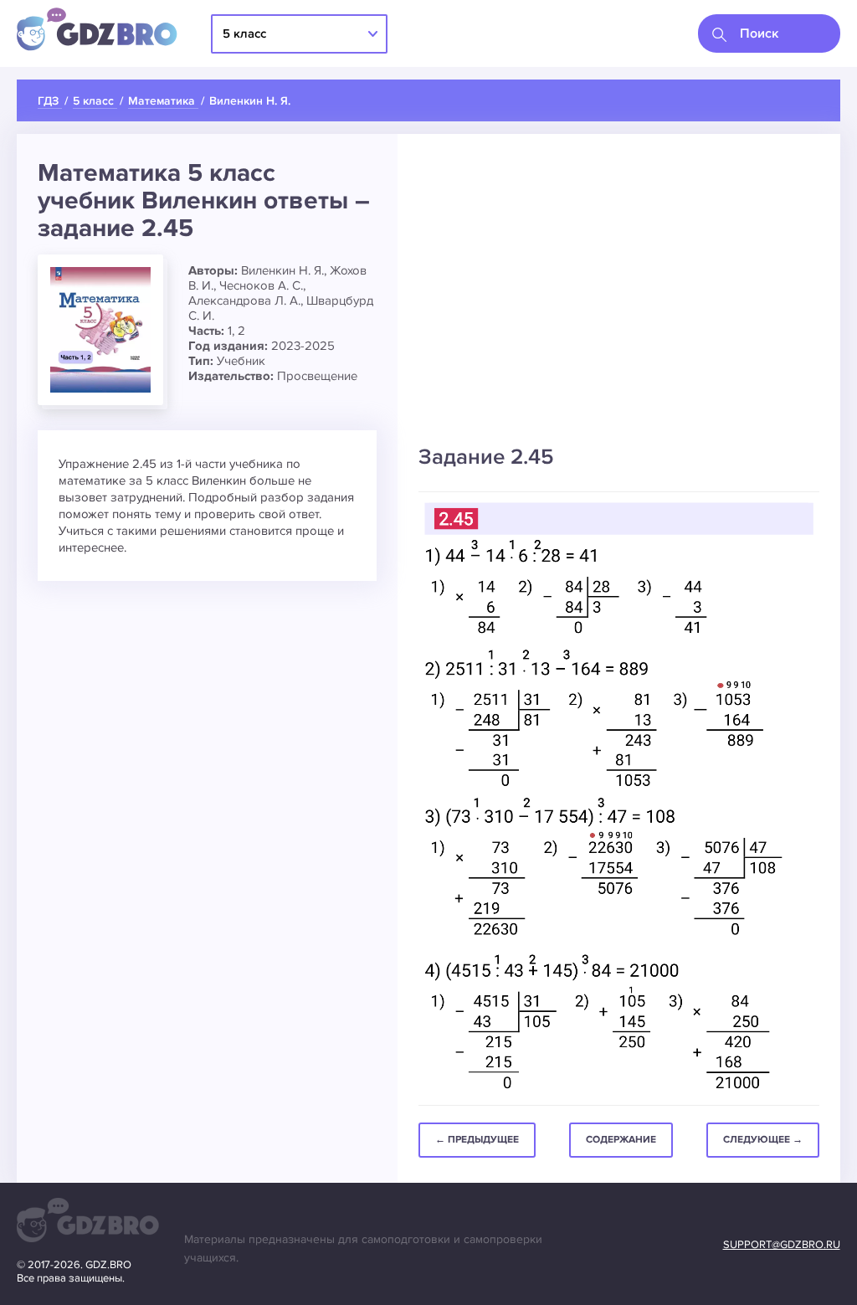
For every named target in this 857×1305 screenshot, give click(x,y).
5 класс (244, 33)
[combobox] (769, 33)
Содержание (621, 1139)
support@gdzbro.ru (781, 1244)
